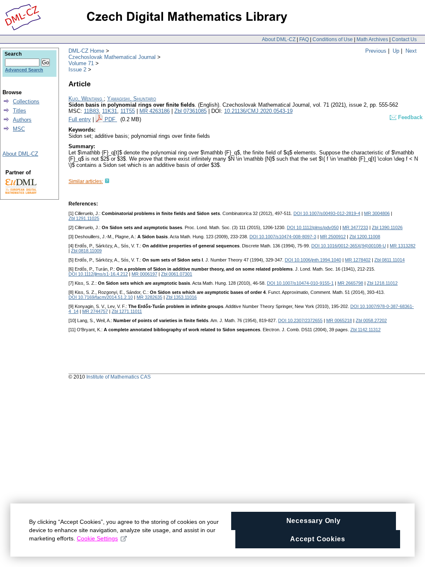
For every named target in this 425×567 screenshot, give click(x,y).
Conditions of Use (333, 39)
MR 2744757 (95, 311)
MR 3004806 (377, 213)
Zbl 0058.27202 (371, 320)
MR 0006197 (144, 273)
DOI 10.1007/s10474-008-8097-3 (282, 236)
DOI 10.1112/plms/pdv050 (313, 227)
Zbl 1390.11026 (387, 227)
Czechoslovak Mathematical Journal (112, 57)
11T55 (127, 111)
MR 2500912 (333, 236)
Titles (19, 111)
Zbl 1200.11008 (364, 236)
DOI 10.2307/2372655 (300, 320)
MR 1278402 (358, 259)
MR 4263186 (154, 111)
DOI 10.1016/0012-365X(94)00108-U (348, 245)
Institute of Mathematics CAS (118, 377)
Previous (375, 51)
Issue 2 (77, 69)
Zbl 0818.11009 (86, 250)
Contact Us (404, 39)
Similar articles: (85, 181)
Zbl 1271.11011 (127, 311)
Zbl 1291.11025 (83, 218)
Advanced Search (24, 69)
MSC (19, 129)
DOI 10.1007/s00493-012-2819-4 (326, 213)
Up (396, 51)
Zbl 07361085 (190, 111)
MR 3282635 (149, 297)
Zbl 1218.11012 (382, 283)
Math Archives (372, 39)
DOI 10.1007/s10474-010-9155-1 (300, 283)
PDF (111, 119)
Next (411, 51)
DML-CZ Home (86, 51)
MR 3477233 (355, 227)
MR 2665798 (350, 283)
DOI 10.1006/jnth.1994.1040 (313, 259)
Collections (26, 101)
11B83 (91, 111)
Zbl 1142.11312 (365, 329)
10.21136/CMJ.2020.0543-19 (258, 111)
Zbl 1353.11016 (181, 297)
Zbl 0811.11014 (389, 259)
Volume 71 (81, 63)
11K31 (109, 111)
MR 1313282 (402, 245)
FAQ (304, 39)
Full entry (79, 119)
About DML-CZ (279, 39)
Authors (22, 120)
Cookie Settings (97, 538)
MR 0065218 (339, 320)
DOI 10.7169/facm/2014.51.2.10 (100, 297)
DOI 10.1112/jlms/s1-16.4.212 (98, 273)
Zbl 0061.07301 (176, 273)
